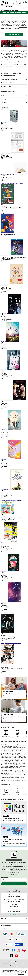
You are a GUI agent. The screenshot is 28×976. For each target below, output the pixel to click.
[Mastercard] (11, 934)
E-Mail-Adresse (4, 877)
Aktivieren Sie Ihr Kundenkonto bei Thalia (14, 711)
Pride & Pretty (4, 571)
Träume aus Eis (4, 429)
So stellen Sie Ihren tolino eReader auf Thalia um (14, 12)
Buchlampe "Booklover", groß (7, 174)
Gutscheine (3, 102)
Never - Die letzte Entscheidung (7, 612)
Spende (17, 791)
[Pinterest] (24, 950)
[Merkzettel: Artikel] (23, 2)
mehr (2, 109)
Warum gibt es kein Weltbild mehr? (9, 79)
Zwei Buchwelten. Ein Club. (14, 812)
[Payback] (18, 945)
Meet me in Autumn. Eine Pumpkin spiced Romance (12, 183)
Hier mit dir (3, 341)
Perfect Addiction (4, 313)
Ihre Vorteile (4, 928)
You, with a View (4, 459)
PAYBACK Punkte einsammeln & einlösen (14, 835)
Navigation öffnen (2, 5)
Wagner (2, 542)
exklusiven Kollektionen (6, 761)
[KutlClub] (6, 950)
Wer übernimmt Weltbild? (7, 83)
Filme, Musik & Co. (6, 733)
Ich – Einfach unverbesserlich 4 (7, 213)
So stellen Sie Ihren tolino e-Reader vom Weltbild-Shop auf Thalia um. (14, 66)
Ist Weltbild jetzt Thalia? (7, 86)
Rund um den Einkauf (6, 925)
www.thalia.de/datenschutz (19, 780)
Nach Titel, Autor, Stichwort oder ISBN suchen (14, 3)
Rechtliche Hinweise (14, 874)
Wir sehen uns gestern (5, 284)
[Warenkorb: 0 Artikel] (26, 2)
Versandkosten (21, 974)
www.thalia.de (4, 747)
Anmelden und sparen (14, 884)
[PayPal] (8, 945)
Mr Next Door (4, 369)
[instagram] (18, 950)
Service (2, 922)
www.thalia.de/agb (5, 780)
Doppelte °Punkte (6, 791)
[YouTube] (16, 956)
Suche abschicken (8, 6)
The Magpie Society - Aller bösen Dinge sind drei (11, 643)
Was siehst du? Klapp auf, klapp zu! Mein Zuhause (11, 500)
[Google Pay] (10, 939)
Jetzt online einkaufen (14, 34)
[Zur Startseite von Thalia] (7, 2)
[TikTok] (11, 956)
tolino (2, 95)
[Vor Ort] (17, 2)
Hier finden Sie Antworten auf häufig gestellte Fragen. (14, 27)
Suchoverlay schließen (9, 5)
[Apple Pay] (18, 939)
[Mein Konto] (20, 2)
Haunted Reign (4, 122)
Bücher (17, 733)
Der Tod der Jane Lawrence (7, 400)
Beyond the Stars (4, 602)
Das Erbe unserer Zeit (5, 489)
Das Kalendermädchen (6, 153)
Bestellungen (4, 99)
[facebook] (13, 950)
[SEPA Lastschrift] (20, 934)
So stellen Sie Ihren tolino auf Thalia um (14, 688)
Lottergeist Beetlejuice (5, 254)
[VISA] (5, 934)
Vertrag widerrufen (14, 914)
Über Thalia (3, 918)
